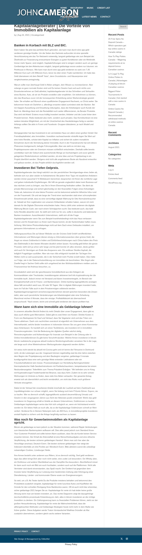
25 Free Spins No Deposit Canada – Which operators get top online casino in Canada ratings (117, 45)
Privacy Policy (21, 531)
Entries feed (113, 174)
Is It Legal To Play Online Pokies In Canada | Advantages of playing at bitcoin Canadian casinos (117, 80)
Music (90, 8)
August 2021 (113, 147)
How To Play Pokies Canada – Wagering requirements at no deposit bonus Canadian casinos (117, 63)
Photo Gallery (69, 17)
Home (63, 8)
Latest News (89, 17)
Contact (105, 17)
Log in (111, 170)
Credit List (103, 8)
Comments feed (115, 178)
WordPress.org (114, 183)
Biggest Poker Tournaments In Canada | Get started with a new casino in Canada (117, 98)
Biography (76, 8)
